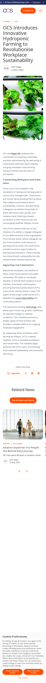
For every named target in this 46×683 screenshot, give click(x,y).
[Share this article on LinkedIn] (38, 373)
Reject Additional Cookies (33, 672)
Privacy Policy (18, 661)
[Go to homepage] (8, 11)
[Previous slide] (19, 471)
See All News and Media (23, 400)
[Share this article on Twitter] (25, 373)
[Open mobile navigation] (40, 10)
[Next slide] (26, 471)
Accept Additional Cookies (12, 672)
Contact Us (28, 10)
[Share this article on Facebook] (32, 373)
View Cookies (23, 678)
